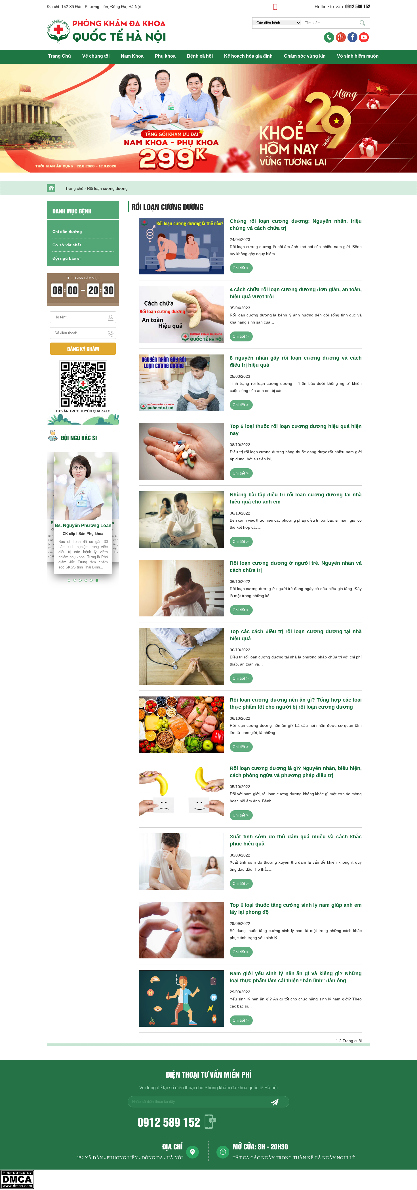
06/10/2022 (296, 518)
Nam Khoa (132, 56)
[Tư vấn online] (352, 38)
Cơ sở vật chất (66, 245)
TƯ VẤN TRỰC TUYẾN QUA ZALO (83, 411)
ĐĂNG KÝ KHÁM (83, 348)
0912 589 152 (169, 1121)
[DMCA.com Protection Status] (17, 1187)
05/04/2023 (296, 313)
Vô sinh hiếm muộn (358, 56)
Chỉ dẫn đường (67, 231)
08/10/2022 (296, 449)
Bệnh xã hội (200, 56)
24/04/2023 (296, 244)
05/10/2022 (296, 791)
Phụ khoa (165, 56)
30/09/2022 (296, 860)
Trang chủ (74, 188)
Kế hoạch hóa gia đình (248, 56)
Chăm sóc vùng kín (305, 56)
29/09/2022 (296, 928)
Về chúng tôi (95, 56)
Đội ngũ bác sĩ (66, 258)
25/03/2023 (296, 381)
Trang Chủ (59, 56)
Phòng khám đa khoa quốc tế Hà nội (241, 1087)
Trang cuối (352, 1040)
